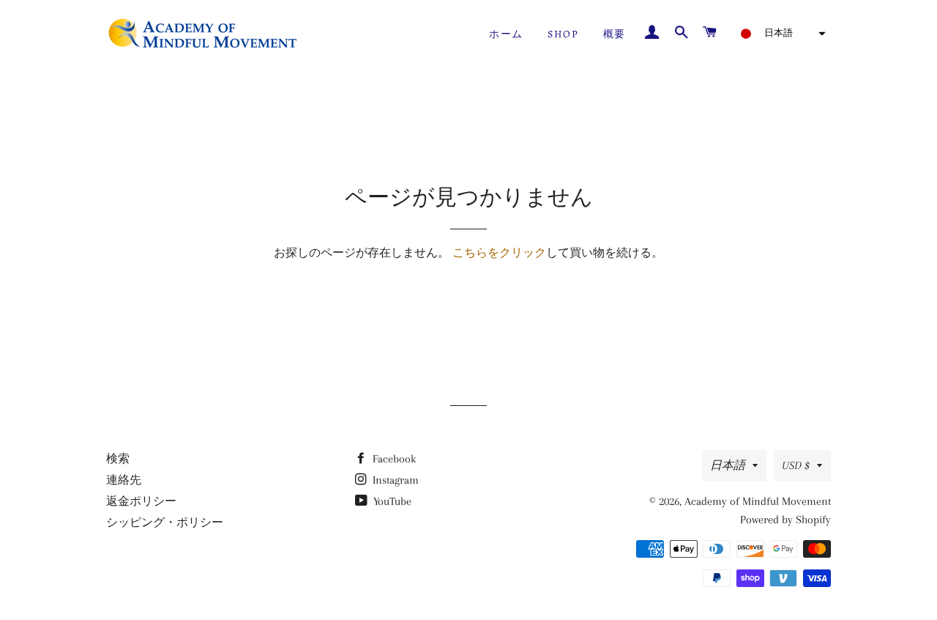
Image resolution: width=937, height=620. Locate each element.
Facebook (393, 458)
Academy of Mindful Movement (757, 501)
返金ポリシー (141, 501)
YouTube (390, 501)
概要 (614, 34)
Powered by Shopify (785, 519)
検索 (118, 458)
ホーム (506, 34)
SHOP (563, 34)
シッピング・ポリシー (164, 522)
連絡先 (123, 480)
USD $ (796, 465)
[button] (778, 33)
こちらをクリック (499, 252)
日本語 (727, 465)
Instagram (394, 480)
